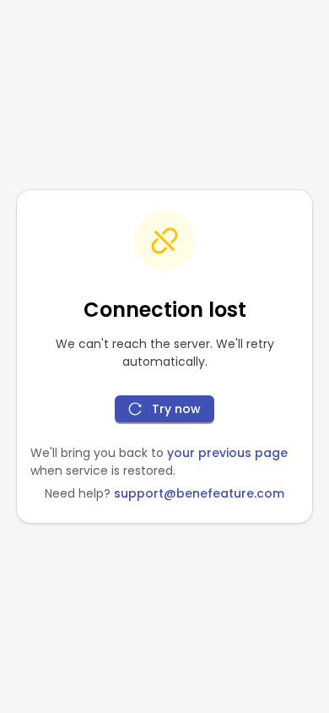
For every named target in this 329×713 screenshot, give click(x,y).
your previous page (227, 452)
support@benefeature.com (199, 493)
